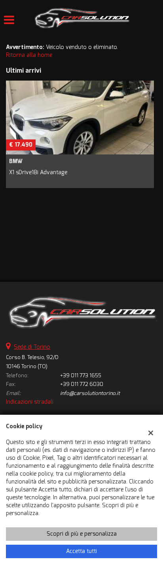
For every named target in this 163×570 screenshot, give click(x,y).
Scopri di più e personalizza (82, 534)
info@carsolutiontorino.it (90, 393)
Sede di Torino (32, 347)
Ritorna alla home (29, 55)
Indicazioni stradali (29, 402)
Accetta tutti (81, 551)
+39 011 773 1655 (80, 375)
